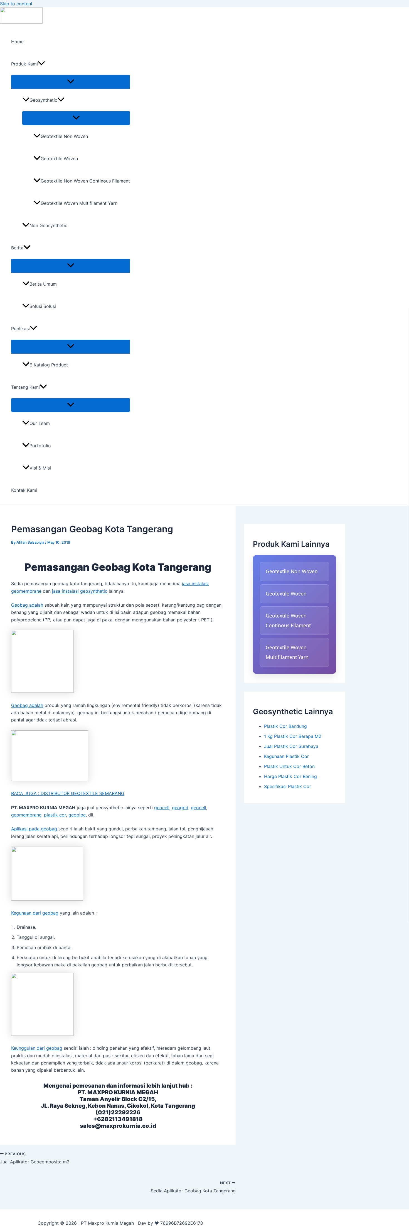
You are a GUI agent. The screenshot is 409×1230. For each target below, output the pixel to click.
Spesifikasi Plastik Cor (287, 786)
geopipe (77, 815)
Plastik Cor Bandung (285, 726)
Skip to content (16, 3)
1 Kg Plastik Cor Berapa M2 (292, 736)
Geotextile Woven (59, 158)
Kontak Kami (24, 490)
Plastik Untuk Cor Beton (289, 766)
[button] (41, 64)
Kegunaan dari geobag (34, 913)
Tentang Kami (25, 387)
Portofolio (40, 445)
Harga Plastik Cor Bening (290, 776)
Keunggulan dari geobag (36, 1048)
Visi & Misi (40, 468)
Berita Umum (43, 284)
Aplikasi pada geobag (34, 829)
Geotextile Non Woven (64, 136)
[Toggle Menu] (70, 81)
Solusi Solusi (42, 306)
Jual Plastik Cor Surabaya (291, 746)
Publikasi (20, 328)
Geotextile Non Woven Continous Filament (85, 181)
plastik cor (55, 815)
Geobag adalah (27, 605)
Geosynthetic (43, 100)
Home (17, 41)
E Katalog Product (48, 365)
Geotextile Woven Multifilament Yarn (79, 203)
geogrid (180, 807)
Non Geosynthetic (48, 225)
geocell (161, 807)
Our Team (39, 423)
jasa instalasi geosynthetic (79, 591)
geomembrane (26, 815)
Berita (17, 248)
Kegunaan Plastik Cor (286, 756)
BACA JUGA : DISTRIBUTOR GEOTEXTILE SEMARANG (67, 793)
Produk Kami (24, 64)
